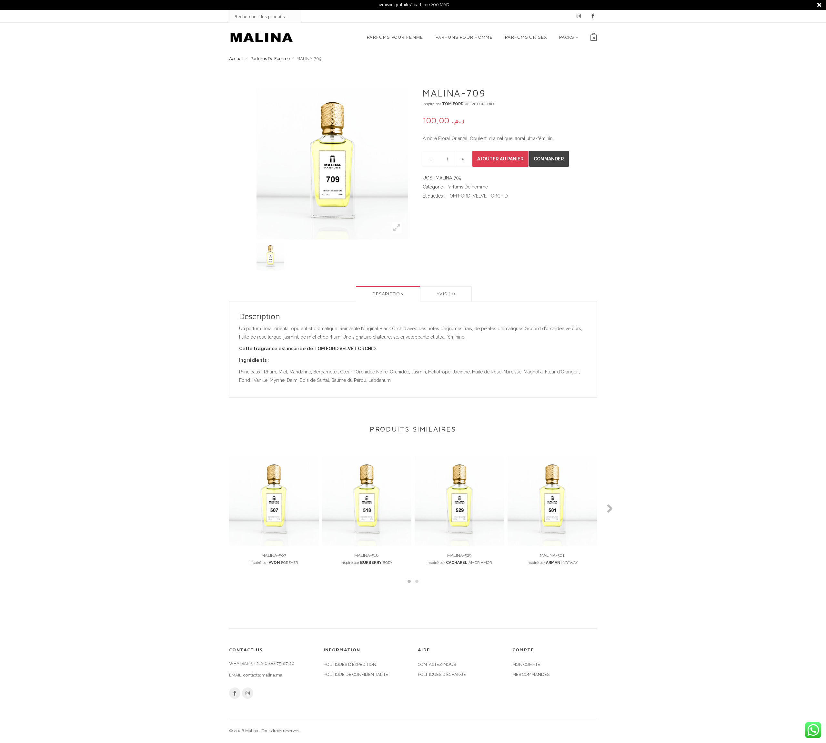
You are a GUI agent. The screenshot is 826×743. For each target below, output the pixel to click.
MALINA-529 (459, 555)
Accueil (236, 58)
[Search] (289, 16)
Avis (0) (446, 293)
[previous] (248, 256)
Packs (566, 37)
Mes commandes (530, 674)
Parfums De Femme (270, 58)
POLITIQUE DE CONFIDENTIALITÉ (356, 674)
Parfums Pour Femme (395, 37)
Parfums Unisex (526, 37)
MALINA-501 (552, 555)
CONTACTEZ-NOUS (437, 664)
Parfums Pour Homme (464, 37)
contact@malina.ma (262, 675)
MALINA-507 (273, 555)
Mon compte (526, 664)
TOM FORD (458, 195)
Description (388, 293)
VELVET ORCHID (490, 195)
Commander (549, 158)
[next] (416, 256)
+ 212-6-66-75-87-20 (274, 663)
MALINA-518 (366, 555)
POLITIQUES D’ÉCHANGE (442, 674)
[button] (409, 581)
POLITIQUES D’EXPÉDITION (350, 664)
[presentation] (216, 508)
